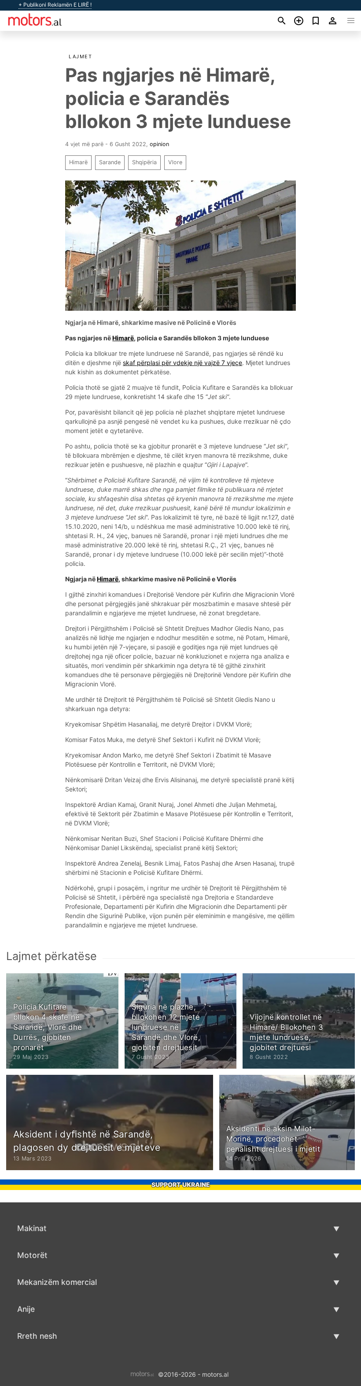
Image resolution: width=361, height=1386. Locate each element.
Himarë (78, 162)
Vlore (175, 162)
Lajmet (80, 56)
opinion (159, 144)
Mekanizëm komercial (57, 1282)
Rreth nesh (37, 1336)
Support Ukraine (180, 1184)
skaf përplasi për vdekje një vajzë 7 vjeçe (182, 362)
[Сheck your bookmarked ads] (315, 21)
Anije (26, 1309)
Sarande (110, 162)
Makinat (32, 1228)
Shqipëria (144, 162)
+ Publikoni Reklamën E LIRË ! (55, 5)
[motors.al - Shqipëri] (142, 1373)
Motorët (32, 1255)
